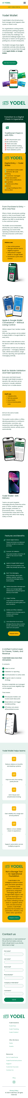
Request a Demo (14, 918)
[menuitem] (14, 1028)
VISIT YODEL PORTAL (14, 7)
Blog (14, 1078)
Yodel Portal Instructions (14, 1060)
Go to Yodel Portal (12, 1057)
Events (11, 1046)
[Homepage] (6, 3)
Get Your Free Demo (10, 63)
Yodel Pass (12, 1026)
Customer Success (12, 1067)
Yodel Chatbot (13, 1032)
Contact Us (9, 1070)
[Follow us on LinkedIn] (14, 1082)
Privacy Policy (14, 1090)
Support (8, 1064)
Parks (11, 1043)
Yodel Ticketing (14, 1029)
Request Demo (14, 633)
